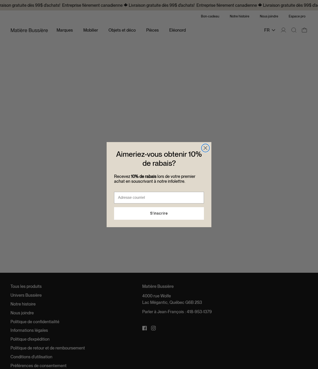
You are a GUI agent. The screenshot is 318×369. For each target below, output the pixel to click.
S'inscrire (159, 213)
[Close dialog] (205, 148)
